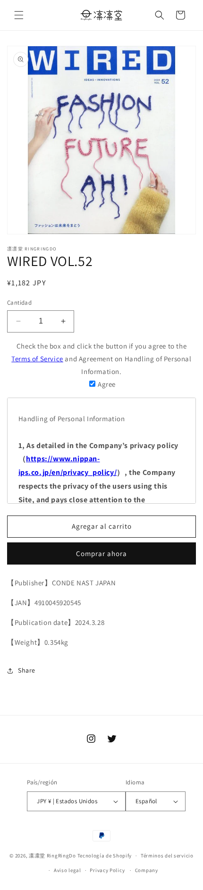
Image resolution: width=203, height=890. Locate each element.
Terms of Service (37, 358)
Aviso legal (67, 870)
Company (146, 870)
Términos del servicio (167, 855)
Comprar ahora (101, 553)
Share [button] (26, 670)
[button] (18, 15)
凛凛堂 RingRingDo (52, 855)
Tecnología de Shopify (104, 855)
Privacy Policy (107, 870)
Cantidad (19, 303)
